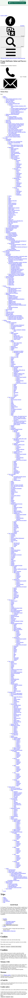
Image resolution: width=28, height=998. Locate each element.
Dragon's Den (16, 544)
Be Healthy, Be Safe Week (13, 880)
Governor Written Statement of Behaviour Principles (17, 112)
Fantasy (15, 702)
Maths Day (10, 217)
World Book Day (17, 718)
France (12, 332)
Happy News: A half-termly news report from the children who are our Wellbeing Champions (17, 260)
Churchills (18, 165)
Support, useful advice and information (14, 315)
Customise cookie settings (16, 946)
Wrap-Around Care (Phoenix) (12, 293)
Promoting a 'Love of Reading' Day (15, 220)
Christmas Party (17, 711)
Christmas (13, 328)
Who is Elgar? (14, 663)
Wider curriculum (14, 333)
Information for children (18, 351)
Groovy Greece (17, 339)
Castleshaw (16, 614)
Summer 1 (16, 731)
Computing (10, 205)
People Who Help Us (18, 696)
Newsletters (8, 255)
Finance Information (10, 238)
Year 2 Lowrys (11, 599)
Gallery (7, 868)
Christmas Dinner (17, 705)
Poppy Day (16, 707)
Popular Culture (11, 211)
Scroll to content (4, 15)
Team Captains (9, 888)
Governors (10, 104)
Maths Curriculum (14, 148)
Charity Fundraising (10, 276)
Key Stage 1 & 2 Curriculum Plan (15, 141)
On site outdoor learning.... (13, 225)
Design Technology (12, 203)
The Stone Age (17, 542)
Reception (18, 160)
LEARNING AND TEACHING (15, 117)
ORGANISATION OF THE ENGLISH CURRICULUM (17, 145)
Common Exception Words (16, 608)
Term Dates (8, 287)
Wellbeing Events (12, 302)
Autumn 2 (16, 727)
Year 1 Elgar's (11, 661)
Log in (4, 891)
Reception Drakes (12, 692)
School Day (8, 120)
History (9, 201)
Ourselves (16, 791)
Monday (18, 432)
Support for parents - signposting (15, 319)
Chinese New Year (17, 712)
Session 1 (18, 378)
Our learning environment (16, 326)
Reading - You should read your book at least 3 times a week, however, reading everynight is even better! (20, 418)
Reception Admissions (13, 235)
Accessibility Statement (10, 921)
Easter (15, 717)
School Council (9, 882)
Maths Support (17, 749)
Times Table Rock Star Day (14, 210)
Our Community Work (13, 885)
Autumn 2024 (11, 282)
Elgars (17, 161)
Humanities (16, 392)
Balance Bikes (16, 720)
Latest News (8, 254)
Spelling (12, 348)
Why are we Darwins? (15, 788)
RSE (14, 391)
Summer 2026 (11, 281)
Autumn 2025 (11, 278)
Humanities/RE (17, 471)
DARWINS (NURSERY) (16, 264)
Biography (16, 345)
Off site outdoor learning (13, 226)
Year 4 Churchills (11, 474)
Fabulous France (17, 480)
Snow (15, 801)
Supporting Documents (13, 307)
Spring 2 (15, 730)
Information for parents (18, 352)
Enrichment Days (14, 733)
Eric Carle (16, 796)
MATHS (15, 368)
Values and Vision (9, 101)
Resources (13, 151)
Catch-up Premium (12, 249)
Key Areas (5, 137)
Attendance (8, 231)
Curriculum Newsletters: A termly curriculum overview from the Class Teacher (17, 263)
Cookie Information (10, 922)
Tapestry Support (17, 738)
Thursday (18, 436)
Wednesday (18, 435)
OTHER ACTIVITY (18, 374)
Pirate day (16, 799)
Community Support (10, 312)
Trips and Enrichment (15, 611)
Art (9, 197)
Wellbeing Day (17, 376)
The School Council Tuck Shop (14, 887)
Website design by (9, 930)
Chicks (15, 719)
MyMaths (13, 154)
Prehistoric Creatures (18, 792)
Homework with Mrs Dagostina (14, 130)
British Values (11, 209)
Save (12, 996)
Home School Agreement (11, 236)
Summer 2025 (11, 284)
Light (15, 546)
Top (1, 933)
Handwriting (16, 473)
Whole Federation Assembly (20, 381)
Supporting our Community (16, 875)
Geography (10, 206)
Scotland (15, 545)
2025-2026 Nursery (12, 289)
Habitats (15, 700)
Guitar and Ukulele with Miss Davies (16, 124)
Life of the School (9, 277)
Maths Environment (15, 155)
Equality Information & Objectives (13, 250)
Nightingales (18, 167)
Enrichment (13, 539)
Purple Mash (13, 618)
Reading (18, 353)
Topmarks (13, 619)
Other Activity (16, 572)
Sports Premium (11, 239)
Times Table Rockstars (15, 153)
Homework (13, 346)
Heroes (15, 334)
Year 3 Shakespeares (12, 533)
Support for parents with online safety (16, 317)
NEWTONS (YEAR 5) (16, 271)
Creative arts (16, 467)
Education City (14, 615)
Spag (17, 355)
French (12, 365)
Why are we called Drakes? (16, 693)
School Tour (8, 121)
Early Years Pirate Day (13, 222)
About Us (5, 97)
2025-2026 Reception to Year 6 (14, 288)
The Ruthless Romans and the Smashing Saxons (20, 477)
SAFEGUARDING (12, 116)
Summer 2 (16, 732)
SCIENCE (16, 372)
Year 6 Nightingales (12, 322)
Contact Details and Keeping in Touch (13, 98)
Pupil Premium (11, 243)
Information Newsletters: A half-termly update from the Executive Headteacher (17, 257)
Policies (7, 115)
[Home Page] (13, 58)
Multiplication (16, 178)
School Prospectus (9, 229)
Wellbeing (8, 294)
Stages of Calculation (15, 158)
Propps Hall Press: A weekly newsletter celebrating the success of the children (16, 275)
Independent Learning (15, 725)
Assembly (13, 534)
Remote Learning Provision (16, 366)
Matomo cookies (7, 975)
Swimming (13, 535)
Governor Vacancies (15, 110)
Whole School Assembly (21, 377)
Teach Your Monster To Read (17, 621)
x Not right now (22, 0)
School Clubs (8, 122)
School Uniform (9, 230)
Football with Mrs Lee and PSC (14, 126)
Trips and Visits (14, 540)
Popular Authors (17, 699)
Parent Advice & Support (21, 383)
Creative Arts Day (12, 214)
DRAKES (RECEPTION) (16, 265)
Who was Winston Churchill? (17, 484)
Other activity (16, 630)
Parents (4, 286)
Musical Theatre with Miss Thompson (16, 123)
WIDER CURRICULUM (19, 373)
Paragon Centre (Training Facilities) (13, 136)
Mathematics (11, 147)
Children (5, 320)
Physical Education (12, 204)
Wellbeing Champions (12, 297)
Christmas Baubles (17, 708)
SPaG (12, 360)
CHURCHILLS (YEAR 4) (16, 270)
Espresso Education (15, 616)
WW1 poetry (16, 344)
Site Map (5, 918)
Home (4, 96)
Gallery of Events (9, 313)
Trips (12, 400)
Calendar (7, 252)
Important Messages (12, 886)
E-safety (10, 224)
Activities (10, 308)
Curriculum (8, 140)
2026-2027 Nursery (12, 291)
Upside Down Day (17, 804)
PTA (7, 310)
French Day (10, 216)
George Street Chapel (18, 612)
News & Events (6, 251)
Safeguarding (8, 139)
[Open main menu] (11, 52)
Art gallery (13, 327)
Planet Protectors (9, 881)
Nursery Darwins (11, 786)
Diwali (15, 713)
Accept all (8, 946)
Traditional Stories (17, 794)
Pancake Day (16, 715)
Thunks (12, 494)
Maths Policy (13, 149)
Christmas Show (17, 709)
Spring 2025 (10, 283)
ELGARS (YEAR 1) (15, 267)
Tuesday (18, 434)
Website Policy (9, 923)
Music (9, 199)
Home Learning (14, 156)
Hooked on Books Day (13, 212)
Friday (17, 437)
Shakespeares (19, 164)
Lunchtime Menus (9, 314)
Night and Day (17, 795)
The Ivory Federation (10, 100)
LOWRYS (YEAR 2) (15, 268)
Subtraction (16, 168)
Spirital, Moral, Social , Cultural (14, 872)
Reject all (3, 946)
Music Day (10, 223)
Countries (16, 797)
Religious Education (12, 200)
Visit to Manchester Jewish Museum (18, 873)
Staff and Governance (10, 102)
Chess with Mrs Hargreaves (14, 135)
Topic (12, 402)
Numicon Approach (15, 152)
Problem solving (14, 347)
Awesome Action (17, 338)
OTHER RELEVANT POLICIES (15, 119)
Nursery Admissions (12, 233)
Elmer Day (16, 734)
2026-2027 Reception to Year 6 (14, 290)
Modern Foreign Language (13, 207)
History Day (10, 219)
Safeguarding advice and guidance (15, 316)
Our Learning (14, 609)
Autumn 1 (16, 726)
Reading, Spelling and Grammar (20, 569)
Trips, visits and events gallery (17, 486)
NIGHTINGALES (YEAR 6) (17, 272)
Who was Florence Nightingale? (17, 325)
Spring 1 (15, 728)
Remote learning (14, 683)
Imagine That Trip (17, 721)
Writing (12, 362)
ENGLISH (16, 367)
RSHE (9, 198)
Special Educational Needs (11, 227)
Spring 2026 (10, 280)
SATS (12, 349)
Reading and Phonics (18, 629)
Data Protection (9, 237)
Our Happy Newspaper (13, 296)
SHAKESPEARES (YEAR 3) (17, 269)
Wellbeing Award (11, 301)
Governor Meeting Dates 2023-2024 (18, 109)
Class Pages (8, 321)
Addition (15, 159)
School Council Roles (12, 884)
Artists (15, 698)
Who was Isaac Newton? (16, 399)
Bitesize (12, 622)
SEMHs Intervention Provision (14, 303)
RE (14, 656)
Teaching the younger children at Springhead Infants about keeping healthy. (20, 878)
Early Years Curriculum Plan (14, 142)
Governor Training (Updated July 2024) (19, 108)
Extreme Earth (16, 335)
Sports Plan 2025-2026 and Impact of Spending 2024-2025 (18, 241)
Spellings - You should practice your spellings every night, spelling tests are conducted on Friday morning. (20, 422)
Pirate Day (16, 722)
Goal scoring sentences (15, 495)
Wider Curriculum (17, 510)
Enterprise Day (11, 213)
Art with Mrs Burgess (12, 128)
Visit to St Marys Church (16, 874)
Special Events (14, 704)
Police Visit (16, 706)
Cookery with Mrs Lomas (13, 127)
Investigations (16, 701)
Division (15, 187)
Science (10, 196)
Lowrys (17, 162)
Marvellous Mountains (18, 336)
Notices (12, 323)
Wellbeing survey (11, 295)
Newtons (18, 166)
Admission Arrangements (11, 232)
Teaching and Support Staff (14, 103)
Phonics (15, 589)
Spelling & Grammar (18, 507)
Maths (12, 340)
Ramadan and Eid (17, 714)
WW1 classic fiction (18, 342)
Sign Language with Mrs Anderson (15, 129)
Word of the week (14, 357)
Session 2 (18, 379)
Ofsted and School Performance (12, 114)
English (9, 143)
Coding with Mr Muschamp (14, 134)
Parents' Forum (9, 309)
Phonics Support (17, 747)
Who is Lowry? (14, 600)
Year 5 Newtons (11, 397)
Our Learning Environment (16, 610)
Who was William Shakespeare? (17, 538)
